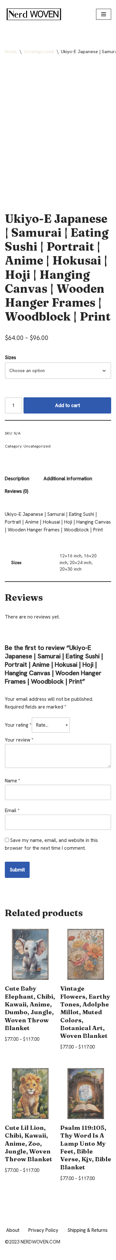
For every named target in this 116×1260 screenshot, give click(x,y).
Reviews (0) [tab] (16, 491)
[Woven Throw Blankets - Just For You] (34, 14)
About (12, 1230)
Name (12, 781)
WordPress (58, 1253)
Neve (10, 1253)
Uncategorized (39, 51)
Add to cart (67, 405)
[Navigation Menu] (103, 14)
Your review (19, 740)
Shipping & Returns (87, 1230)
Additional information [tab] (68, 478)
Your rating (18, 725)
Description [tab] (17, 478)
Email (12, 810)
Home (11, 51)
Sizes (10, 357)
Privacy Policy (43, 1230)
